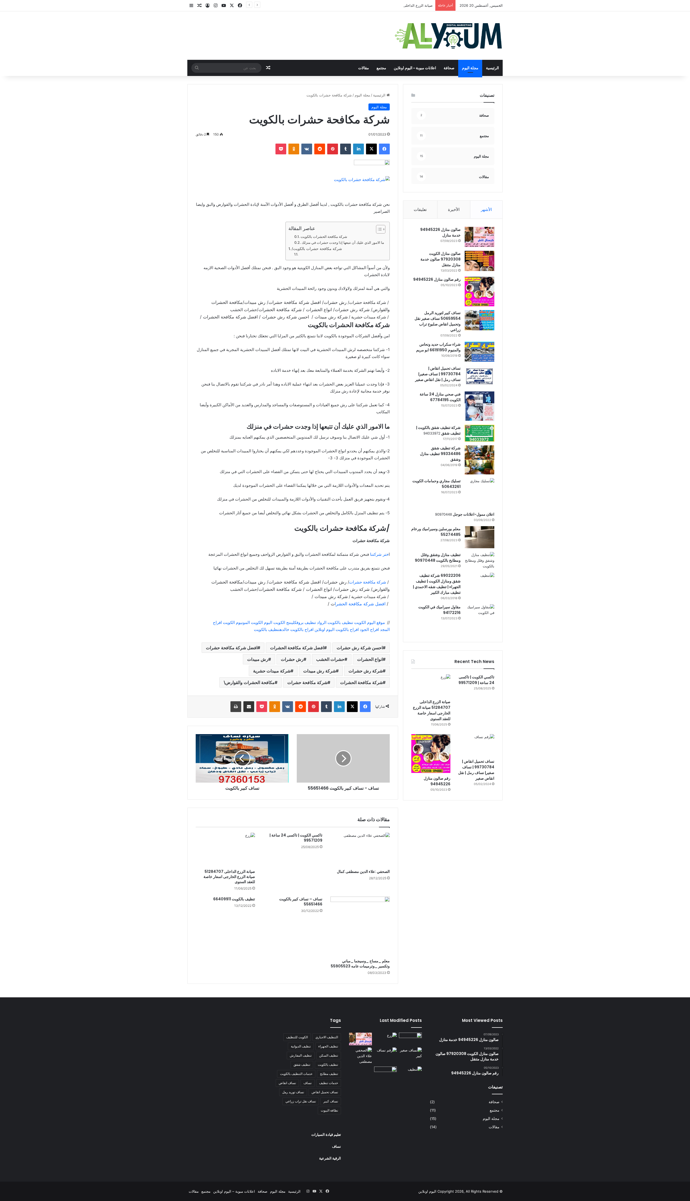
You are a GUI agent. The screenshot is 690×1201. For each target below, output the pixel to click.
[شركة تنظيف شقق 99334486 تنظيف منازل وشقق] (479, 459)
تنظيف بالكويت (266, 629)
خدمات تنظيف (328, 1083)
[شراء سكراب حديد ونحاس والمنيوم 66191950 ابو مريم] (479, 352)
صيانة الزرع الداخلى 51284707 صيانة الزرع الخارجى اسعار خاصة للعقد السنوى (374, 5)
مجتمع (381, 67)
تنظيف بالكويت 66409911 (234, 899)
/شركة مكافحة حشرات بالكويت (317, 249)
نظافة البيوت (329, 1110)
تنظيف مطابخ (329, 1074)
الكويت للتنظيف (297, 1037)
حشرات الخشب (330, 659)
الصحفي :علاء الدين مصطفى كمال (363, 871)
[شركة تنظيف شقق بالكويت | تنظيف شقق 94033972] (479, 433)
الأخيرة (454, 209)
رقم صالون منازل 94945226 (437, 279)
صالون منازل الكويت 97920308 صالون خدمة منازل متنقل (440, 259)
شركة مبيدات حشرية (272, 671)
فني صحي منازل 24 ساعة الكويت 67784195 (440, 396)
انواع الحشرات (370, 659)
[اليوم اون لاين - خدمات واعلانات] (449, 35)
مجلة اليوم (470, 67)
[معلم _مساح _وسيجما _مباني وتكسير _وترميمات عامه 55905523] (360, 926)
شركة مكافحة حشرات (368, 582)
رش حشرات (292, 659)
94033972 (431, 433)
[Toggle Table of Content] (378, 229)
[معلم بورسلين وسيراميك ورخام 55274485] (479, 537)
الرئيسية (492, 67)
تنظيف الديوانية (301, 1046)
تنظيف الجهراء (328, 1046)
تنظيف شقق (302, 1065)
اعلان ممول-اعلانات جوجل (473, 514)
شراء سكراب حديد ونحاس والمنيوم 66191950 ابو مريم (438, 347)
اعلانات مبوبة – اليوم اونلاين (415, 67)
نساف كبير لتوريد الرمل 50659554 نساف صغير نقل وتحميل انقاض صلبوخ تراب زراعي (438, 321)
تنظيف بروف (306, 622)
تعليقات (420, 209)
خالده (284, 629)
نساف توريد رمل (293, 1092)
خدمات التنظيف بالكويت (296, 1074)
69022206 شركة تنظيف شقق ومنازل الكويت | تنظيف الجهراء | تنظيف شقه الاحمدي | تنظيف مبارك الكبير (437, 584)
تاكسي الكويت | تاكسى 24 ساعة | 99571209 (296, 837)
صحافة (449, 67)
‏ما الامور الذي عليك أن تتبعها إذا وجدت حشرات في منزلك (343, 243)
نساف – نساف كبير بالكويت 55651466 (300, 901)
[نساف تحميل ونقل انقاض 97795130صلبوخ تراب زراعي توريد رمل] (410, 1039)
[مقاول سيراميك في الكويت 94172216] (479, 619)
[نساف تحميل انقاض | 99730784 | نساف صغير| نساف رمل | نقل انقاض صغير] (479, 376)
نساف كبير (330, 1101)
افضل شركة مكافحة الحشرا (360, 603)
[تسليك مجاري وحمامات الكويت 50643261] (479, 493)
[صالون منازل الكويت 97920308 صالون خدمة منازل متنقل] (479, 261)
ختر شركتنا (379, 554)
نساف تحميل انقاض (325, 1092)
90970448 (443, 514)
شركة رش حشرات (366, 671)
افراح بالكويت (346, 629)
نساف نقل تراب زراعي (300, 1101)
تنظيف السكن (328, 1055)
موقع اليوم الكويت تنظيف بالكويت (356, 622)
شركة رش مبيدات (319, 671)
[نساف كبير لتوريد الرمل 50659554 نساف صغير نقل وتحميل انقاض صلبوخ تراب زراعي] (479, 320)
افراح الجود (369, 629)
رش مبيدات (257, 659)
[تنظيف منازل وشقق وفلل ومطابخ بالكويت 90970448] (479, 560)
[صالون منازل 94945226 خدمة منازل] (479, 237)
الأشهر (486, 209)
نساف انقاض (287, 1083)
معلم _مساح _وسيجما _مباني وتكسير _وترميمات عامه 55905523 (360, 963)
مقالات (363, 67)
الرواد (321, 622)
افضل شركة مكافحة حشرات (231, 647)
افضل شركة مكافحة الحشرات (297, 647)
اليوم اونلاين (323, 629)
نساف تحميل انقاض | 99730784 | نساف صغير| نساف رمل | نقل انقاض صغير (438, 374)
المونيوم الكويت (236, 622)
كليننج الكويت (284, 622)
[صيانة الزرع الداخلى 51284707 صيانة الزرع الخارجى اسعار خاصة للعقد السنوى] (225, 849)
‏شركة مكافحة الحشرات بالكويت (324, 237)
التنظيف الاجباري (326, 1037)
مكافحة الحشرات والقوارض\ (249, 682)
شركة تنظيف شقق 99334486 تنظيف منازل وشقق (440, 453)
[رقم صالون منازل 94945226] (479, 291)
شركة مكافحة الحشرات (361, 682)
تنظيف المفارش (301, 1055)
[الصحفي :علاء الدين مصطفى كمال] (360, 849)
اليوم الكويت (261, 622)
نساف (307, 1083)
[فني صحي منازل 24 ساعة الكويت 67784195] (479, 406)
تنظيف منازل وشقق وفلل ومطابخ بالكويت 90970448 (438, 557)
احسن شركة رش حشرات (360, 647)
